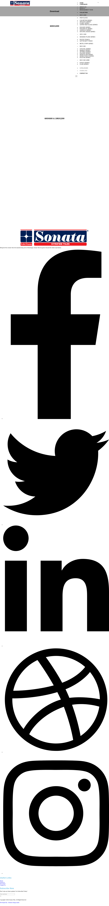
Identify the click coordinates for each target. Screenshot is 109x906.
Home (81, 3)
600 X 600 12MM (84, 60)
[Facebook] (56, 418)
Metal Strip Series (86, 43)
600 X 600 (83, 46)
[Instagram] (56, 873)
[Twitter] (56, 524)
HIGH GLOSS (84, 17)
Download (83, 70)
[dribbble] (56, 752)
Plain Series (84, 64)
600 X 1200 (83, 15)
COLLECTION (84, 12)
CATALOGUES (84, 68)
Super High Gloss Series (89, 24)
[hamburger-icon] (98, 2)
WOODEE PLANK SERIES (87, 37)
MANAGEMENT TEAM (86, 10)
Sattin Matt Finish (86, 41)
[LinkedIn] (56, 646)
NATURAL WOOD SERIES (87, 31)
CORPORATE (83, 4)
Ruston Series (85, 57)
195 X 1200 (83, 34)
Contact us (84, 73)
